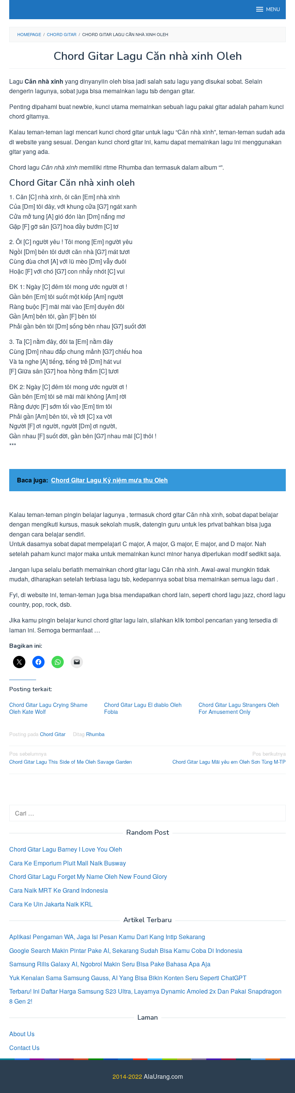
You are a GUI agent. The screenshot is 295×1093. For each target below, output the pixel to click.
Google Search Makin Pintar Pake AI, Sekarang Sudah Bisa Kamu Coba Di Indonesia (125, 950)
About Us (22, 1033)
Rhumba (95, 734)
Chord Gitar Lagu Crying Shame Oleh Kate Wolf (48, 708)
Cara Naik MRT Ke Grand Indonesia (58, 890)
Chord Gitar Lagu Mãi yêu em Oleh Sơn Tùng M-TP (229, 757)
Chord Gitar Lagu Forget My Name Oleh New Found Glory (88, 876)
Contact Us (24, 1047)
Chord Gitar (52, 734)
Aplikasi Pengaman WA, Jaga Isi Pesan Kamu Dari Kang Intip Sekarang (107, 936)
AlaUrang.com (163, 1076)
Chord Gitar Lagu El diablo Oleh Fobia (143, 708)
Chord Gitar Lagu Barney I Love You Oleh (65, 849)
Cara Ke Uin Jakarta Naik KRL (51, 904)
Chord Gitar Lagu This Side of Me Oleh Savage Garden (70, 757)
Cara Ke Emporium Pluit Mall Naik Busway (67, 863)
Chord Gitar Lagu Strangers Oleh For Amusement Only (239, 708)
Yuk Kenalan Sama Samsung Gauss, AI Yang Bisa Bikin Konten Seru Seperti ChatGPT (128, 977)
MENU (273, 9)
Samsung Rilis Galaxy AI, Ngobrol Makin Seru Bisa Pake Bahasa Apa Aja (109, 963)
